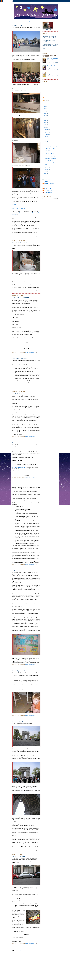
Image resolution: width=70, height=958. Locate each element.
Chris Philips (24, 212)
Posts (45, 98)
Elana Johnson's (29, 202)
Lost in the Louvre (17, 25)
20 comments (32, 352)
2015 (45, 120)
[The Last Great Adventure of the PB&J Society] (45, 67)
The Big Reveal (16, 443)
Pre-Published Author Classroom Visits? (22, 484)
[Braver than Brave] (45, 74)
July (46, 138)
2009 (45, 173)
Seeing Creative (15, 208)
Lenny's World (36, 207)
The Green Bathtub (35, 224)
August (46, 136)
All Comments (47, 100)
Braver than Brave (50, 73)
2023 (45, 108)
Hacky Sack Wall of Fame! (32, 21)
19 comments (32, 943)
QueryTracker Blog (48, 188)
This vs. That (28, 940)
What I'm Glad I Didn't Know (19, 358)
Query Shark (46, 186)
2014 (45, 122)
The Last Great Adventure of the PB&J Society (53, 66)
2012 (45, 126)
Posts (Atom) (20, 950)
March (46, 166)
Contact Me (41, 21)
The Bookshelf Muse (48, 190)
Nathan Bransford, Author (49, 185)
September (47, 134)
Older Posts (38, 948)
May (46, 141)
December (47, 129)
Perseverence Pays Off (17, 722)
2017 (45, 117)
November (47, 131)
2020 (45, 113)
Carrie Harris (18, 212)
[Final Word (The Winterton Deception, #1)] (45, 60)
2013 (45, 124)
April (46, 164)
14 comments (32, 436)
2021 (45, 111)
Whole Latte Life (22, 208)
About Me (19, 21)
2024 (45, 106)
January (46, 169)
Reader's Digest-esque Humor (19, 671)
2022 (45, 110)
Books (24, 21)
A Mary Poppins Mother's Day (20, 571)
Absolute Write (47, 179)
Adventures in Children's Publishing (19, 202)
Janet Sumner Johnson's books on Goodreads (49, 55)
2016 (45, 118)
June (46, 139)
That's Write (27, 224)
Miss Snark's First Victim (49, 183)
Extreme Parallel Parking (18, 856)
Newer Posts (14, 948)
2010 (45, 171)
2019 (45, 115)
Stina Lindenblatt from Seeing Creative (19, 467)
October (46, 132)
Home (14, 21)
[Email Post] (36, 352)
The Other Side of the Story (49, 192)
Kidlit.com (46, 181)
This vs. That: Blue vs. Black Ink (20, 297)
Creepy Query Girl (30, 212)
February (47, 167)
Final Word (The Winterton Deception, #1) (52, 59)
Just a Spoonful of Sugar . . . (19, 242)
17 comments (32, 564)
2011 (45, 127)
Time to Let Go (16, 393)
